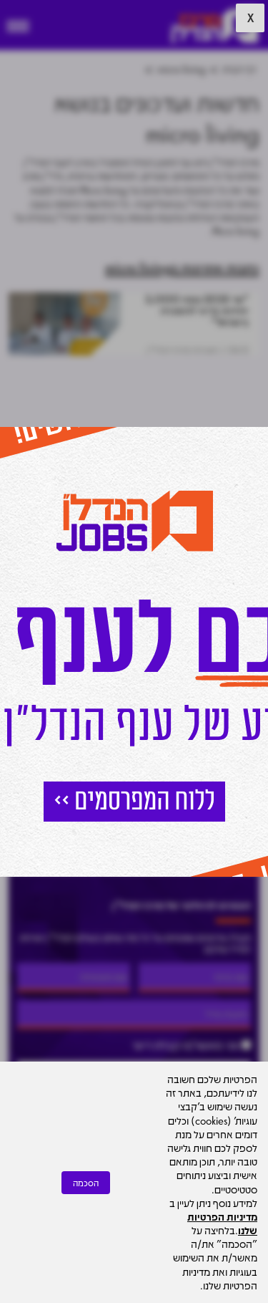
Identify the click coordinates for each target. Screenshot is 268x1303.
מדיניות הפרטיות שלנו (222, 1223)
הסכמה (86, 1182)
